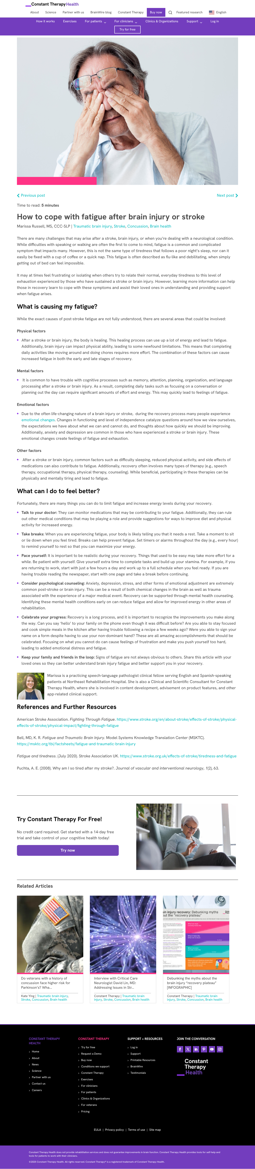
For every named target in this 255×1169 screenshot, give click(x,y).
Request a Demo (91, 1054)
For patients (93, 21)
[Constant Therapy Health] (52, 5)
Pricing (85, 1111)
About (35, 1058)
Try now (68, 850)
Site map (155, 1130)
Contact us (38, 1084)
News (35, 1064)
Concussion (137, 226)
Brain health (160, 226)
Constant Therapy (92, 1073)
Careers (37, 1090)
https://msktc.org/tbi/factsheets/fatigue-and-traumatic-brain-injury (76, 744)
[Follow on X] (188, 1049)
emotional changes (38, 420)
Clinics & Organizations (161, 21)
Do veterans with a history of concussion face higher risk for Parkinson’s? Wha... (45, 983)
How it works (45, 21)
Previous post (33, 195)
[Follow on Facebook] (180, 1049)
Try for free (127, 29)
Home (35, 1051)
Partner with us (41, 1077)
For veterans (89, 1105)
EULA (97, 1130)
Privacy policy (114, 1130)
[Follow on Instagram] (220, 1049)
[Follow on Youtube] (212, 1049)
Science (36, 1071)
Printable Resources (142, 1060)
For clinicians (123, 21)
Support (192, 21)
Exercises (70, 21)
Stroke (119, 226)
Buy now (86, 1060)
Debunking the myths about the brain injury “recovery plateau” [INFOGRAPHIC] (192, 983)
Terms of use (136, 1130)
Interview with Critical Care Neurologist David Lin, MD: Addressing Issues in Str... (116, 983)
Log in (215, 21)
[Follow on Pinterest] (204, 1049)
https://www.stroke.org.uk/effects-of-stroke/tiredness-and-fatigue (178, 756)
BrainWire (136, 1066)
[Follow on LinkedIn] (196, 1049)
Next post (225, 195)
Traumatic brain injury (92, 226)
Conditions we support (95, 1066)
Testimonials (138, 1073)
